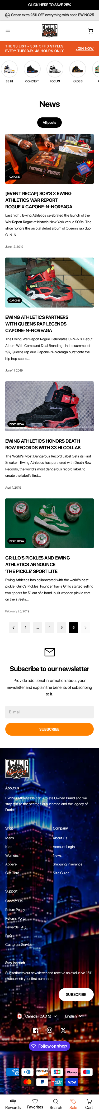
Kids (8, 847)
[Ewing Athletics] (50, 31)
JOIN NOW (85, 49)
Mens (9, 838)
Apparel (11, 864)
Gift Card (12, 873)
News (57, 855)
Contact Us (14, 901)
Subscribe (49, 729)
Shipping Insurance (67, 864)
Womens (12, 855)
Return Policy (15, 909)
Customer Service (18, 944)
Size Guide (61, 873)
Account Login (64, 847)
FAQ (8, 936)
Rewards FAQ (15, 927)
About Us (60, 838)
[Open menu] (8, 31)
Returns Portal (15, 918)
